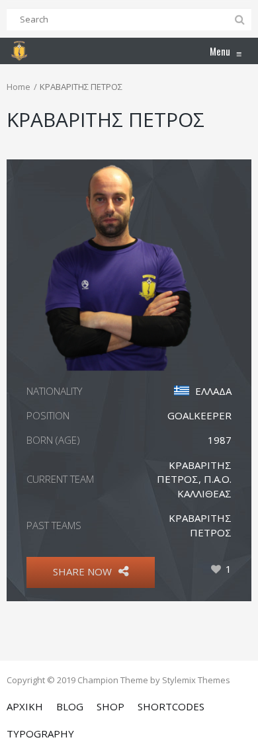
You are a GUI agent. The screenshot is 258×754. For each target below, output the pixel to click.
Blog (69, 706)
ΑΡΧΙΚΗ (25, 706)
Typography (40, 733)
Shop (110, 706)
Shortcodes (171, 706)
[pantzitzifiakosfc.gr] (19, 51)
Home (18, 87)
